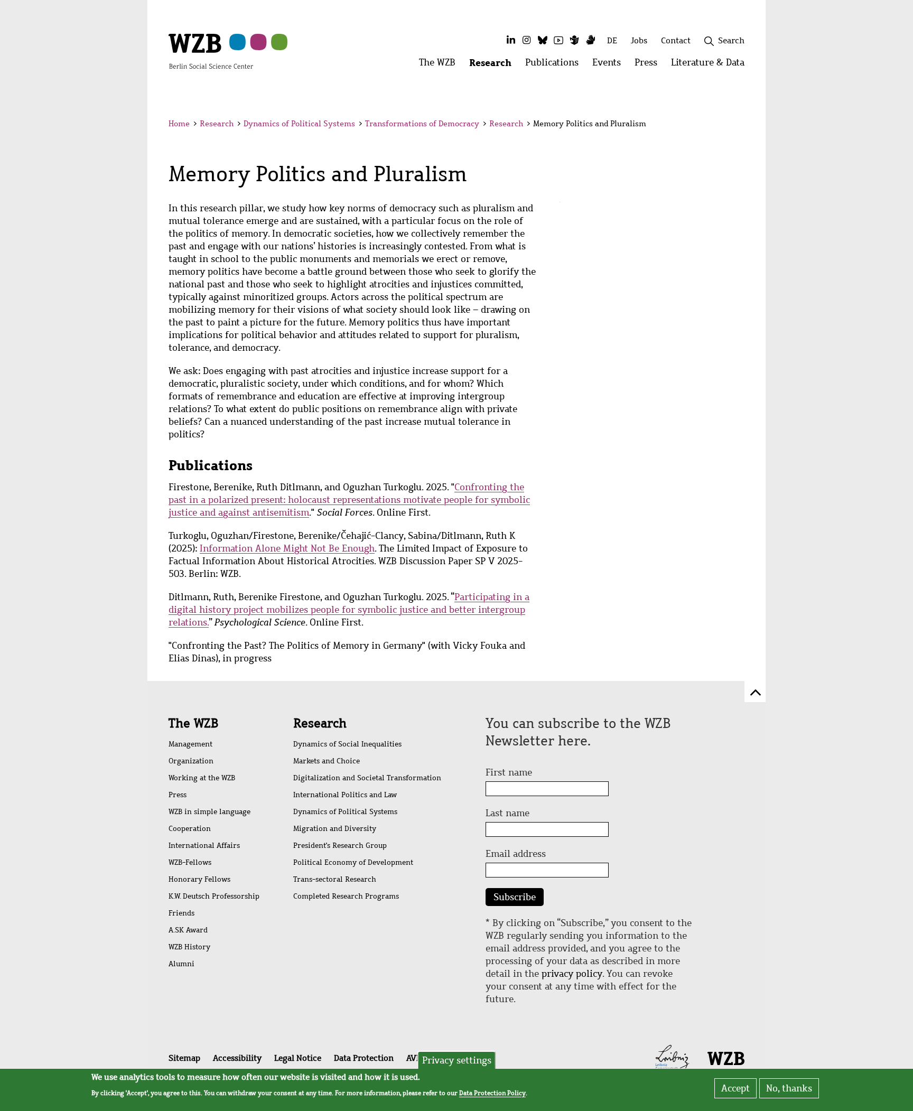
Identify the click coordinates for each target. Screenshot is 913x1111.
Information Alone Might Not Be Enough (287, 548)
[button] (746, 125)
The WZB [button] (440, 65)
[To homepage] (211, 50)
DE (612, 40)
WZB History (189, 947)
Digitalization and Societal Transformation (367, 778)
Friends (181, 913)
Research (217, 123)
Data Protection (364, 1057)
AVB (413, 1057)
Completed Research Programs (346, 896)
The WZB (193, 723)
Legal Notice (297, 1057)
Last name (507, 813)
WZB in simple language (209, 812)
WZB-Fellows (190, 862)
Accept (735, 1088)
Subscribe (514, 897)
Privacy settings (456, 1060)
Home (179, 123)
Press (178, 795)
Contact (676, 40)
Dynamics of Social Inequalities (347, 744)
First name (509, 772)
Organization (191, 761)
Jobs (639, 40)
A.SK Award (188, 930)
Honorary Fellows (199, 879)
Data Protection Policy (492, 1093)
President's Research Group (340, 846)
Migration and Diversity (334, 829)
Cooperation (190, 829)
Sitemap (184, 1057)
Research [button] (493, 65)
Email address (516, 853)
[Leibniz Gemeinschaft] (672, 1057)
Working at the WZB (202, 778)
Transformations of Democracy (422, 123)
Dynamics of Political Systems (299, 123)
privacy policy (572, 973)
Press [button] (649, 65)
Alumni (181, 964)
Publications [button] (555, 65)
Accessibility (237, 1057)
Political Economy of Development (353, 862)
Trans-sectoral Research (334, 879)
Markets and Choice (326, 761)
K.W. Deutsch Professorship (214, 896)
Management (190, 744)
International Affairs (204, 846)
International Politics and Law (345, 795)
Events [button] (610, 65)
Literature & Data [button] (711, 65)
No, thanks (789, 1088)
